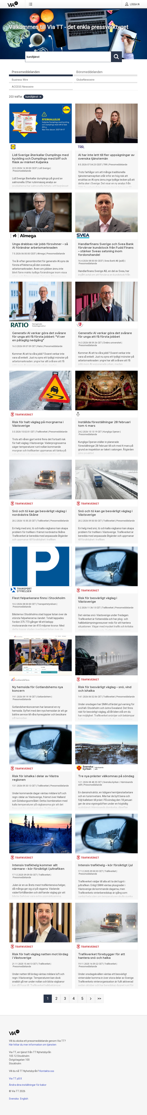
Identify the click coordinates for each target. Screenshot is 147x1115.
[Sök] (116, 56)
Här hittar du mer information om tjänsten (32, 1044)
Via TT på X (15, 1078)
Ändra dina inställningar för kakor (27, 1084)
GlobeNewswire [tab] (85, 79)
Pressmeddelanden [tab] (26, 72)
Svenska (14, 1098)
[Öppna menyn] (31, 4)
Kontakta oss (46, 1071)
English (24, 1098)
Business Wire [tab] (20, 79)
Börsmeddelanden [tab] (89, 72)
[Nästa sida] (90, 998)
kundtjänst (31, 96)
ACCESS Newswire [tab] (23, 86)
